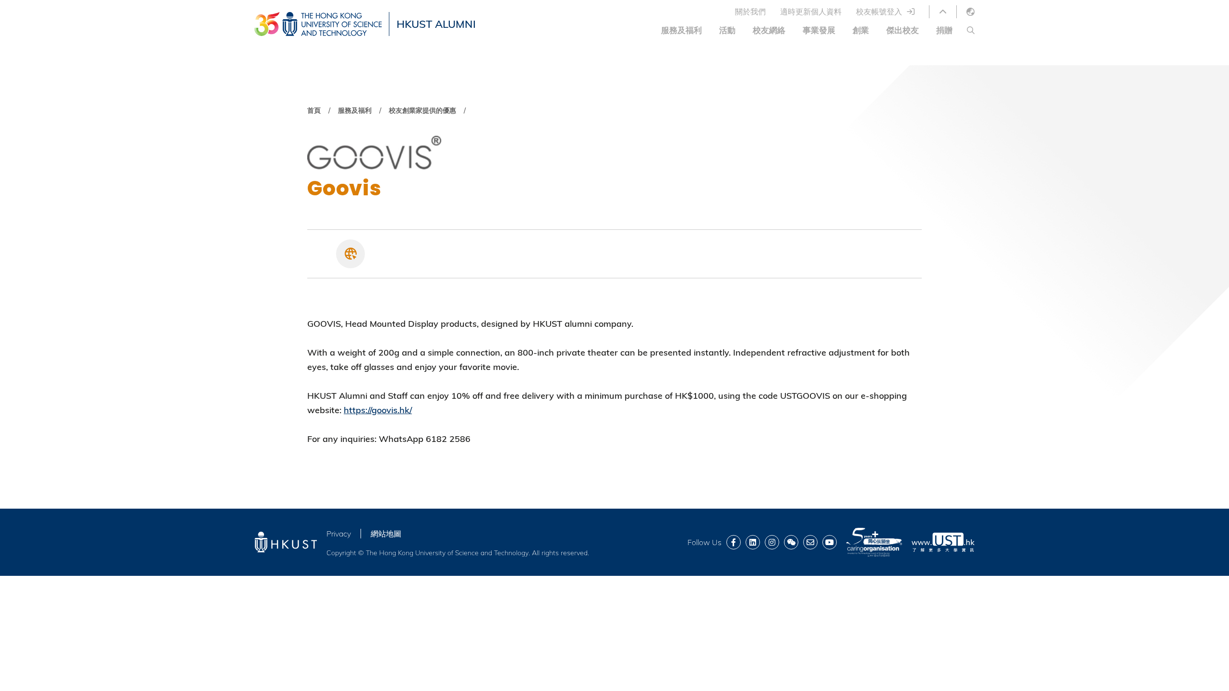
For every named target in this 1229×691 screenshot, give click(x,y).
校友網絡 (769, 30)
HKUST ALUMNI (436, 24)
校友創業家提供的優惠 (422, 110)
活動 (727, 30)
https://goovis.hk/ (378, 410)
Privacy (338, 533)
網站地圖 (386, 533)
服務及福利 (681, 30)
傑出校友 (902, 30)
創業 (861, 30)
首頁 (314, 110)
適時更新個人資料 (811, 11)
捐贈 (944, 30)
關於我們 (750, 11)
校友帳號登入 (879, 11)
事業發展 (819, 30)
